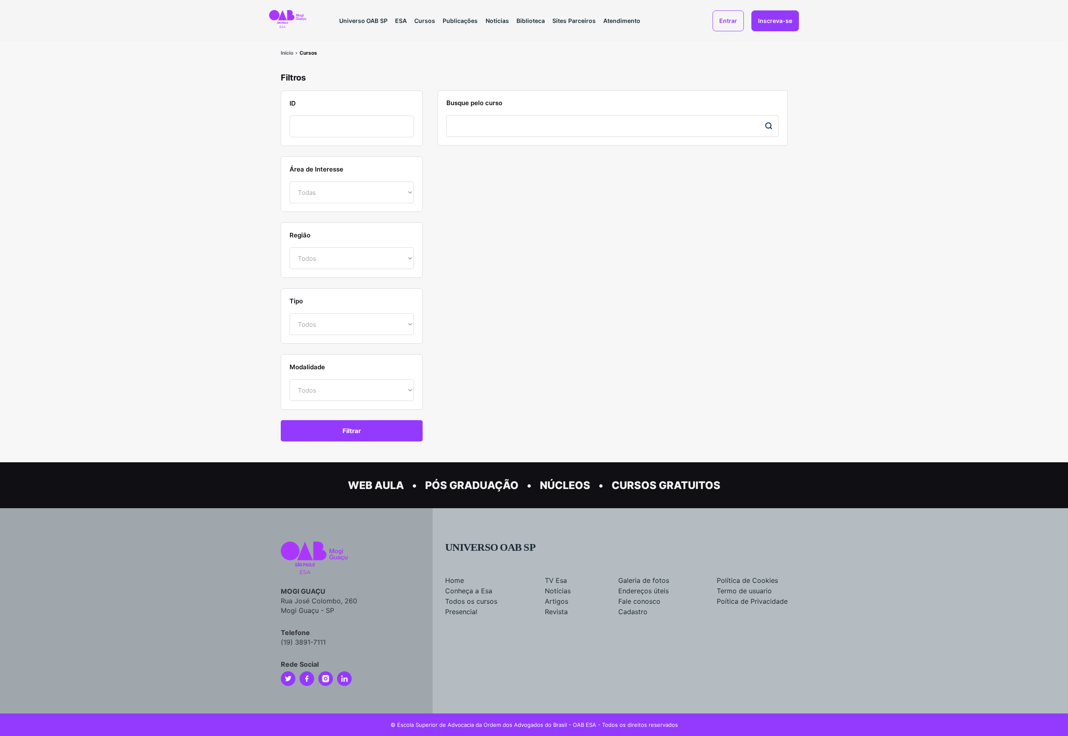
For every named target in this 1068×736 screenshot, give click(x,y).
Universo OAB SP (363, 20)
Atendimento (621, 20)
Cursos (424, 20)
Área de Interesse (316, 169)
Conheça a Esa (468, 591)
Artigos (556, 601)
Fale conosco (639, 601)
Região (300, 235)
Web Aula (376, 485)
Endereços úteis (643, 591)
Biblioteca (530, 20)
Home (454, 580)
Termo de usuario (744, 591)
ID (293, 103)
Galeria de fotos (643, 580)
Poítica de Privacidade (752, 601)
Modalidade (307, 367)
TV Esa (556, 580)
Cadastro (632, 611)
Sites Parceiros (574, 20)
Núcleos (565, 485)
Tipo (296, 301)
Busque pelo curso (474, 103)
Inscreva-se (775, 20)
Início (287, 53)
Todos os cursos (471, 601)
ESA (401, 20)
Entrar (728, 20)
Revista (556, 611)
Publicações (460, 20)
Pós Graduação (472, 485)
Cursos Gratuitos (666, 485)
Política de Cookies (747, 580)
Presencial (461, 611)
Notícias (497, 20)
